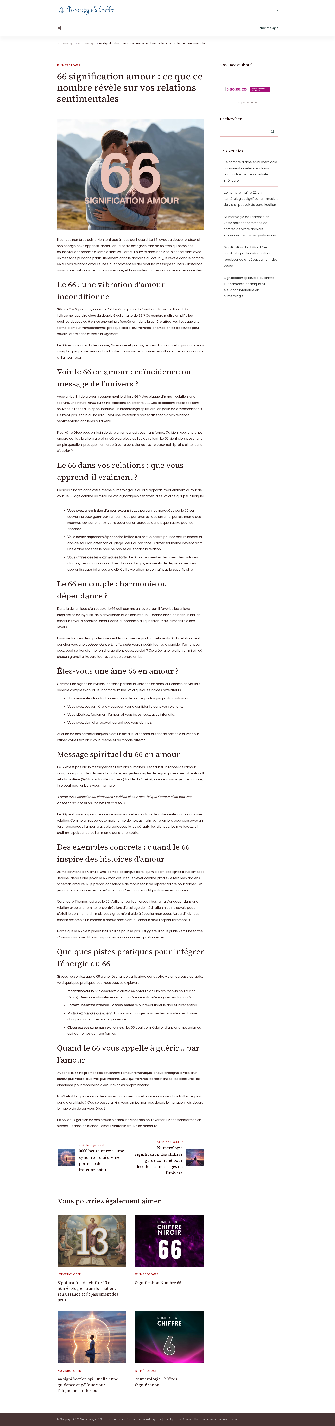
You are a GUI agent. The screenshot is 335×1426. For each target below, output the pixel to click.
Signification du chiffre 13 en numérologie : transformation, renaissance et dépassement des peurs (88, 1291)
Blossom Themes (193, 1419)
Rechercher (231, 119)
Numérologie (269, 27)
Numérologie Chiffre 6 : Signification (157, 1381)
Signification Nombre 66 (158, 1282)
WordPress (230, 1419)
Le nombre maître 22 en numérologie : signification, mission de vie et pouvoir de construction (251, 199)
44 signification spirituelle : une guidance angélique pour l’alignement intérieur (88, 1384)
